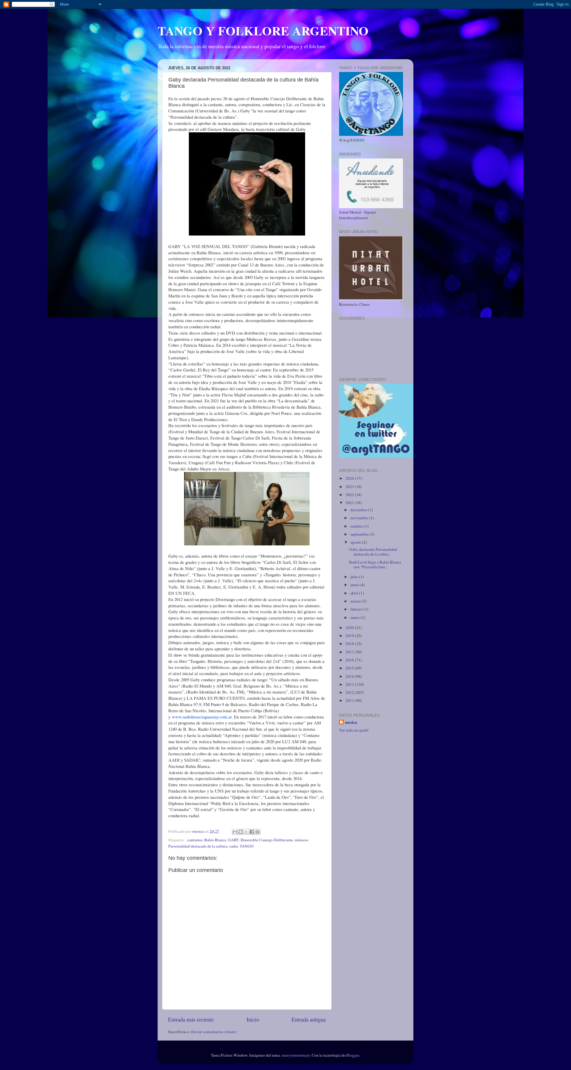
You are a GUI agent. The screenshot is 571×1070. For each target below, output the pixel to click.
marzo (356, 601)
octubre (357, 526)
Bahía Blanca (215, 839)
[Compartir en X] (246, 832)
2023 (350, 486)
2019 (350, 635)
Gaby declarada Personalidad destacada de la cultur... (373, 552)
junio (355, 584)
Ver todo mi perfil (353, 730)
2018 (350, 643)
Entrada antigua (308, 1019)
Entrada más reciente (191, 1019)
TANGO (247, 846)
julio (354, 576)
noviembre (359, 517)
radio (233, 846)
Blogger (352, 1055)
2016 (350, 660)
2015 (350, 668)
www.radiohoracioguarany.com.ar (202, 717)
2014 (350, 676)
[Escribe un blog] (241, 832)
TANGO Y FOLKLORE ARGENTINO (263, 30)
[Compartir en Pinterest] (258, 832)
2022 (350, 494)
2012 (350, 692)
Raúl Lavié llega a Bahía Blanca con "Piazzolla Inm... (375, 564)
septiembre (359, 534)
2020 (350, 627)
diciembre (359, 509)
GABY (233, 839)
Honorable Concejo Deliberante (267, 839)
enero (355, 617)
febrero (356, 609)
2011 (350, 700)
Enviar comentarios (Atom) (214, 1031)
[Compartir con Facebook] (252, 832)
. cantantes (194, 839)
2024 (350, 478)
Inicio (253, 1019)
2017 (350, 652)
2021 (350, 502)
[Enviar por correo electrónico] (235, 832)
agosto (356, 542)
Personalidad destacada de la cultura (198, 846)
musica (351, 722)
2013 (350, 684)
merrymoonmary (296, 1055)
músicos (301, 839)
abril (354, 593)
